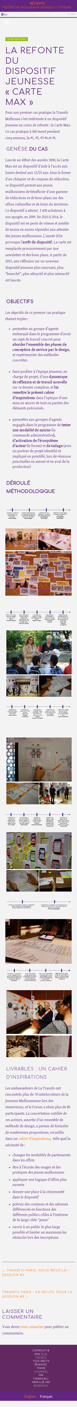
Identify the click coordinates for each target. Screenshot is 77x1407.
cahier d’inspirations (34, 1139)
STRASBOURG (16, 39)
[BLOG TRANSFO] (38, 14)
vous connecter (32, 1327)
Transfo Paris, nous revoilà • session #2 (35, 1273)
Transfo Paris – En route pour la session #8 (37, 1294)
